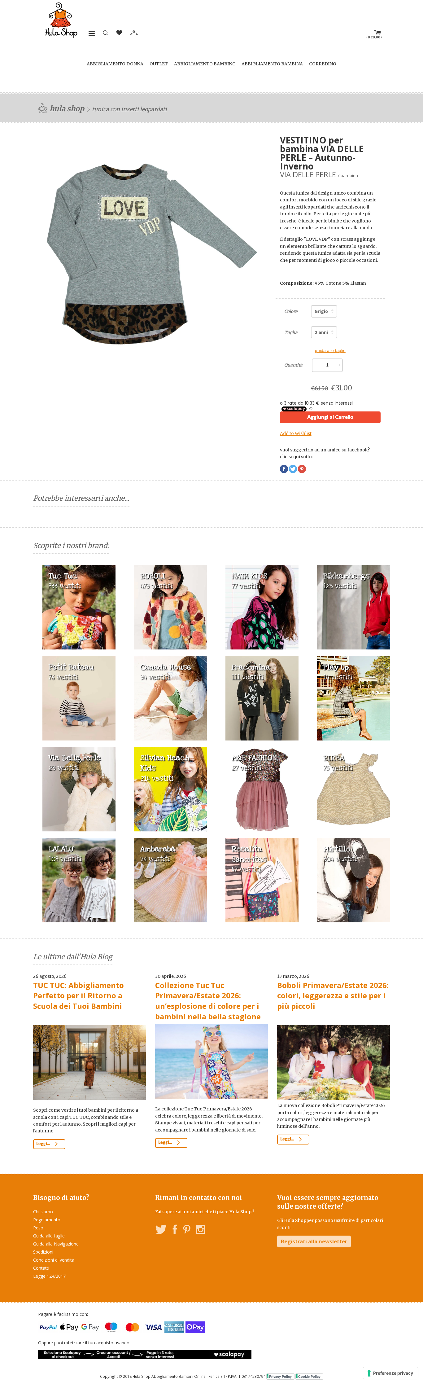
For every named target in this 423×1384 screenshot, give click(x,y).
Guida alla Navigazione (56, 1244)
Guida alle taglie (49, 1236)
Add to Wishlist (296, 433)
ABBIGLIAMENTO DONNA (115, 64)
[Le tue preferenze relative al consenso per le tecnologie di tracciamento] (390, 1373)
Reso (38, 1228)
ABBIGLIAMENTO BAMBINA (272, 64)
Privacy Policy (280, 1376)
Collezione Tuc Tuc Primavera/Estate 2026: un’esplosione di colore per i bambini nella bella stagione (208, 1001)
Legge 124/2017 (49, 1276)
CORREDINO (322, 64)
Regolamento (46, 1220)
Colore (290, 311)
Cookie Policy (309, 1376)
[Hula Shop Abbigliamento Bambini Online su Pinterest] (186, 1230)
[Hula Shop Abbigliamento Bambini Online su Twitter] (161, 1230)
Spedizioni (43, 1252)
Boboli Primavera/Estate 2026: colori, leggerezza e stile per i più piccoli (333, 995)
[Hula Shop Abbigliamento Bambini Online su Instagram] (200, 1230)
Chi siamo (43, 1212)
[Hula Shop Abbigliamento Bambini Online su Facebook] (174, 1230)
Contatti (41, 1268)
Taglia (291, 332)
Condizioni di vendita (53, 1260)
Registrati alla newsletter (314, 1241)
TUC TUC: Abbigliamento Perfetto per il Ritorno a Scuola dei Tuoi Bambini (78, 995)
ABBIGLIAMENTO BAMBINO (205, 64)
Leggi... (43, 1144)
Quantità (293, 365)
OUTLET (159, 64)
